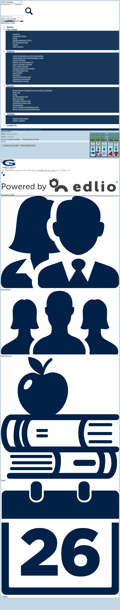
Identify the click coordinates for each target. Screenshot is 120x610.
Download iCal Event (31, 139)
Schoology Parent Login (22, 101)
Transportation (18, 105)
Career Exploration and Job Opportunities (28, 56)
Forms (15, 38)
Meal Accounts (18, 99)
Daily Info (16, 92)
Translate (18, 4)
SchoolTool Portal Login (22, 77)
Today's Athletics (19, 121)
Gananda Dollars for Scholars (24, 69)
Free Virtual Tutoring (20, 66)
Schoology (17, 75)
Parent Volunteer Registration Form (26, 107)
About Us (16, 34)
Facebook (2, 173)
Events (3, 141)
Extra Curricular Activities (22, 64)
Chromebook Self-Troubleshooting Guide (28, 58)
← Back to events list (10, 145)
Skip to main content (8, 19)
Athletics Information (20, 119)
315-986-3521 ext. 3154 (46, 170)
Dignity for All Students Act (23, 62)
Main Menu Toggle (8, 23)
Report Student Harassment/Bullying (26, 109)
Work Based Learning (21, 81)
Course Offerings (19, 60)
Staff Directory (18, 47)
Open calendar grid (28, 145)
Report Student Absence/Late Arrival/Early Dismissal (32, 90)
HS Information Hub (20, 42)
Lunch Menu (17, 73)
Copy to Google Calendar (10, 139)
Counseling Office (19, 36)
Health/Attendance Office (22, 40)
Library (15, 45)
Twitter (4, 175)
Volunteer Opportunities (21, 79)
